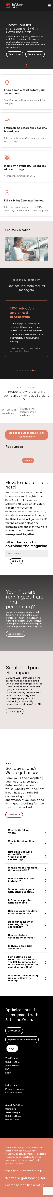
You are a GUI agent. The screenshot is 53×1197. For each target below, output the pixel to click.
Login (12, 1048)
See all (28, 460)
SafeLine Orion (13, 1061)
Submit (16, 561)
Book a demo (35, 54)
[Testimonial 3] (22, 370)
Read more (15, 54)
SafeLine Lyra (12, 1112)
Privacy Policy (12, 1119)
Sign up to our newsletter (22, 1039)
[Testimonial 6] (30, 370)
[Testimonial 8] (35, 370)
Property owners (14, 1089)
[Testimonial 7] (32, 370)
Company (10, 1108)
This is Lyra (14, 711)
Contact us (14, 814)
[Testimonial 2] (20, 370)
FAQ (7, 1069)
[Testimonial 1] (17, 370)
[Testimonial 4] (25, 370)
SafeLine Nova (13, 1116)
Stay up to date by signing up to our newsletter (26, 434)
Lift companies (13, 1092)
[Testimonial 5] (27, 370)
